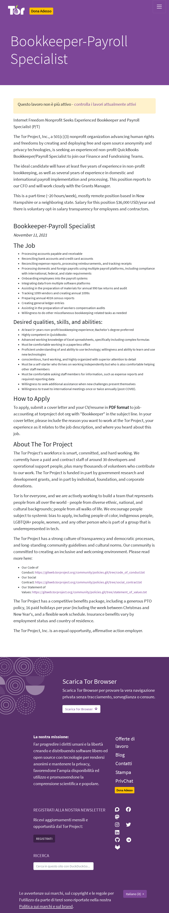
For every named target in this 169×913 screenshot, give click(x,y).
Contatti (123, 763)
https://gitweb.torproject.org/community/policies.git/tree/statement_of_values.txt (89, 592)
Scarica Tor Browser (79, 709)
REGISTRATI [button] (44, 839)
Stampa (123, 772)
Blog (120, 755)
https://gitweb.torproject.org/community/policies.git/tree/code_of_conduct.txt (90, 572)
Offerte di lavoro (125, 742)
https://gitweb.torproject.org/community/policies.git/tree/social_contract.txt (88, 582)
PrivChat (124, 781)
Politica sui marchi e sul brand (46, 906)
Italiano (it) (134, 894)
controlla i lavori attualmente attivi (105, 104)
